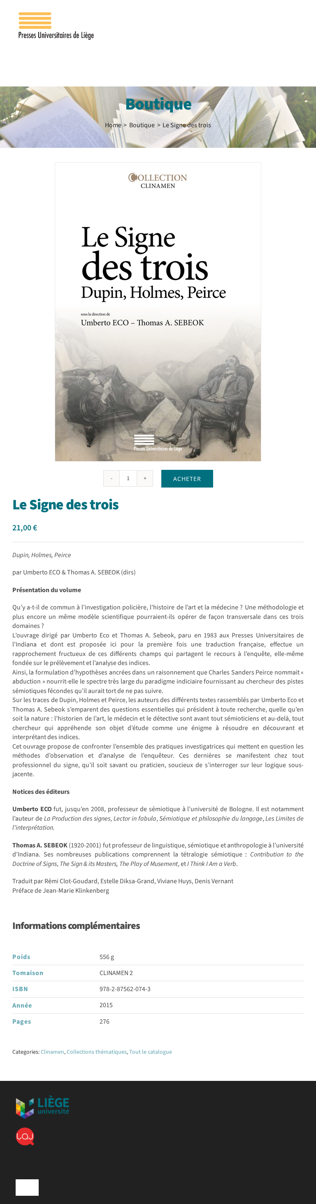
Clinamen (52, 1052)
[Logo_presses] (57, 15)
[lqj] (25, 1130)
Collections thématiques (97, 1052)
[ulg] (42, 1098)
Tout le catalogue (150, 1052)
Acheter (187, 479)
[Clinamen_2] (158, 312)
